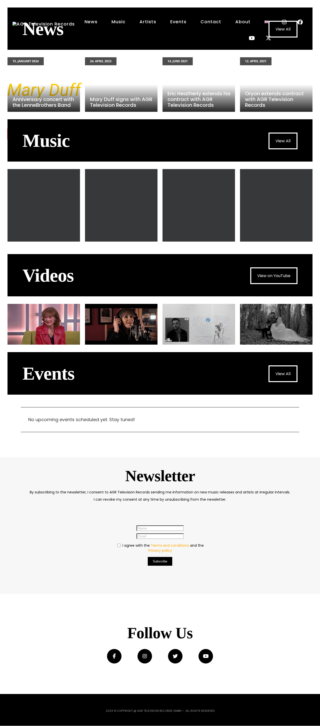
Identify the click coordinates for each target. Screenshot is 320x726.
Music (119, 22)
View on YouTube (273, 276)
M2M (121, 205)
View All (283, 141)
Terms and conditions (170, 545)
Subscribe (160, 561)
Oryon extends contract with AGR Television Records (276, 84)
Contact (210, 22)
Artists (148, 22)
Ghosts (276, 205)
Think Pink (198, 205)
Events (178, 22)
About (242, 22)
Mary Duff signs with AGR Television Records (121, 84)
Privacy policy (160, 550)
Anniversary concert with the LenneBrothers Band (44, 84)
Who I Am (44, 205)
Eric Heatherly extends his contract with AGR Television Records (198, 84)
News (91, 22)
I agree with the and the (163, 548)
